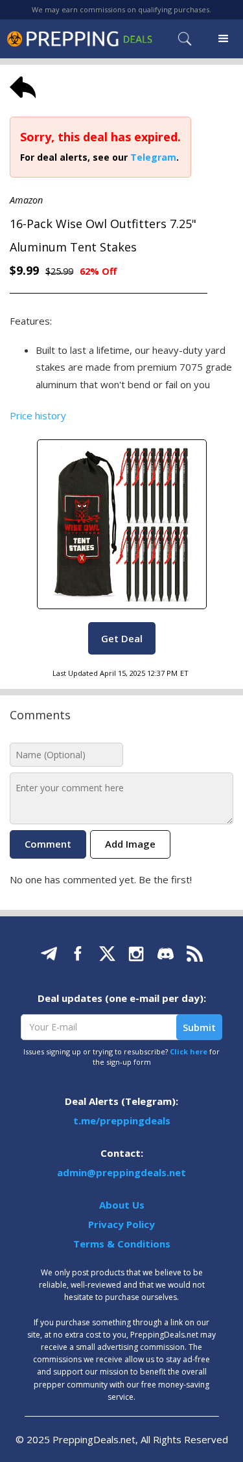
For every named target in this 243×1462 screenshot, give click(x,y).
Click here (188, 1051)
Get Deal (122, 638)
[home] (79, 38)
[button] (223, 38)
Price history (38, 415)
